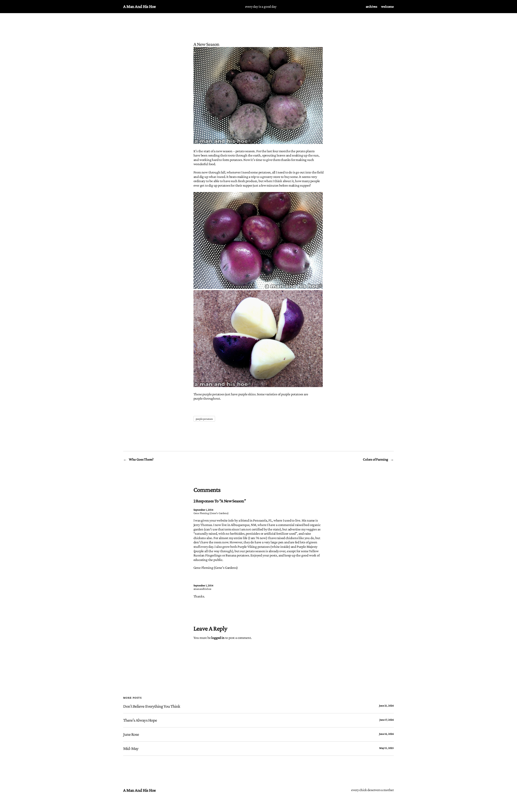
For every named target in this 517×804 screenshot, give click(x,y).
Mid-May (130, 748)
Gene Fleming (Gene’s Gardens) (211, 513)
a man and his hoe (139, 6)
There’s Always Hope (140, 720)
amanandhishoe (202, 588)
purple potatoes (204, 418)
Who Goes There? (141, 459)
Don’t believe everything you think (151, 706)
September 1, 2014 (203, 509)
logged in (217, 638)
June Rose (131, 734)
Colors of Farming (375, 459)
